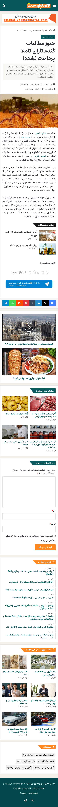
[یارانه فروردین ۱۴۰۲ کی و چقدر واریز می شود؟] (43, 662)
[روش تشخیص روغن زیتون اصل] (47, 249)
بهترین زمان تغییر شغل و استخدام (16, 701)
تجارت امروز (40, 133)
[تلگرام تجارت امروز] (29, 284)
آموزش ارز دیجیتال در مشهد (19, 768)
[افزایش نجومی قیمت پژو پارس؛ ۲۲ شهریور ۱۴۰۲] (14, 719)
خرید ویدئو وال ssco (26, 761)
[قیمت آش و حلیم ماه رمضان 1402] (15, 432)
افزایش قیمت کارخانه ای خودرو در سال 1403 (45, 730)
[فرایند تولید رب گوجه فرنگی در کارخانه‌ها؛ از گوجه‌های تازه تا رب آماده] (43, 432)
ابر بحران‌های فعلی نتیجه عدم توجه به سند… (43, 701)
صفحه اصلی (48, 30)
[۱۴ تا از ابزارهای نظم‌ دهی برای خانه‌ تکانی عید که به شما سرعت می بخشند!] (14, 662)
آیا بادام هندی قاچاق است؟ (16, 414)
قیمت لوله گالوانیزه (46, 761)
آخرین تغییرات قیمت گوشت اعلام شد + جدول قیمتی (44, 415)
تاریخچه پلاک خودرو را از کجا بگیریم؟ (38, 755)
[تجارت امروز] (39, 5)
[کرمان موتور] (29, 18)
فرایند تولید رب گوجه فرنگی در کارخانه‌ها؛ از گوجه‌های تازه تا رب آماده (43, 444)
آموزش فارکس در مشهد (44, 768)
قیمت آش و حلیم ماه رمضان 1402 (16, 443)
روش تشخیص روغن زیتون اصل (23, 245)
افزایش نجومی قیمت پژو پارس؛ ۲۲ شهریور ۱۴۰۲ (17, 730)
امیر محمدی (48, 84)
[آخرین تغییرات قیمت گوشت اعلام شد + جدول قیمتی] (43, 403)
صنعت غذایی (22, 30)
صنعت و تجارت (35, 30)
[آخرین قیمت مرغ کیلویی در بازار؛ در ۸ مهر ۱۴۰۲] (47, 235)
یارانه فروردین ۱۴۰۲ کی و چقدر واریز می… (45, 673)
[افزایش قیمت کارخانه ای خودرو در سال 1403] (43, 719)
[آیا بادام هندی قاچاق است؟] (15, 403)
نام (54, 511)
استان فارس (40, 156)
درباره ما (23, 793)
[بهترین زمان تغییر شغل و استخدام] (14, 690)
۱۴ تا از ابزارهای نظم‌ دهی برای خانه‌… (15, 673)
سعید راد (25, 137)
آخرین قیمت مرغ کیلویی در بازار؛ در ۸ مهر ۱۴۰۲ (21, 234)
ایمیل (53, 523)
